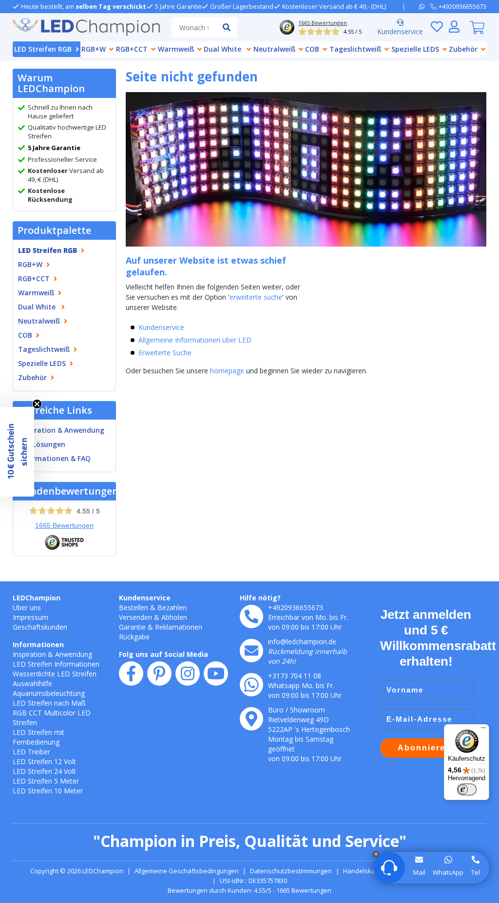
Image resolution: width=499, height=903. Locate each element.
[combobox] (194, 27)
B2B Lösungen (41, 444)
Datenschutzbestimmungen (291, 870)
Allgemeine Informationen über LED (194, 340)
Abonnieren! (426, 748)
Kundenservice (400, 31)
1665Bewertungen (64, 525)
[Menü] (483, 730)
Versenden (135, 617)
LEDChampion (36, 597)
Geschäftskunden (40, 627)
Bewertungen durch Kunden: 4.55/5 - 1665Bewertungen (249, 890)
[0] (477, 27)
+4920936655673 (295, 607)
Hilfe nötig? (260, 597)
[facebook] (131, 673)
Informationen (38, 644)
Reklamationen (178, 627)
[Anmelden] (454, 26)
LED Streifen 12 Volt (44, 761)
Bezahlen (172, 607)
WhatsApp (448, 872)
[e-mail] (251, 650)
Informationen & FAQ (54, 458)
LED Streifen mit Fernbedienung (38, 737)
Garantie (132, 627)
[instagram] (187, 673)
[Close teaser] (37, 404)
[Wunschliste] (437, 26)
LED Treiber (31, 751)
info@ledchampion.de (302, 641)
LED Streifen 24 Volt (44, 771)
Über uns (27, 607)
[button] (17, 452)
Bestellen (133, 607)
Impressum (30, 617)
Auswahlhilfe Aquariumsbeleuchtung (49, 688)
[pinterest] (159, 673)
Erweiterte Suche (165, 352)
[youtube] (216, 673)
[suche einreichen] (226, 27)
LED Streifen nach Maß (49, 703)
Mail (419, 872)
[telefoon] (251, 616)
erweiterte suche (256, 297)
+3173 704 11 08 (294, 675)
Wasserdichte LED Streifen (54, 673)
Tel (475, 872)
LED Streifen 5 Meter (46, 781)
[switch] (467, 789)
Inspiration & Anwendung (61, 430)
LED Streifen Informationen (56, 664)
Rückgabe (134, 636)
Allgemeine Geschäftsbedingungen (186, 870)
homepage (227, 370)
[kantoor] (251, 718)
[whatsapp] (424, 6)
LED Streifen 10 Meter (48, 790)
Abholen (174, 617)
